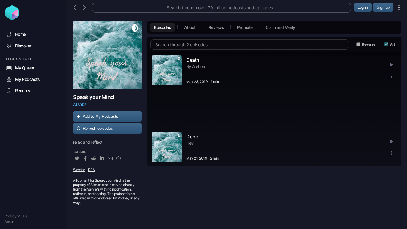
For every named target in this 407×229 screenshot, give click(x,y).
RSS (91, 170)
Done (192, 137)
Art (392, 44)
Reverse (368, 44)
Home (20, 34)
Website (79, 170)
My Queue (24, 67)
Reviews (216, 27)
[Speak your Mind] (107, 55)
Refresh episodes (98, 128)
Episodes (162, 27)
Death (192, 60)
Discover (23, 45)
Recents (22, 90)
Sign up (383, 7)
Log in (363, 7)
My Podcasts (27, 79)
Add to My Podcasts (100, 116)
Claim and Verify (280, 27)
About (9, 221)
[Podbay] (12, 18)
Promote (245, 27)
